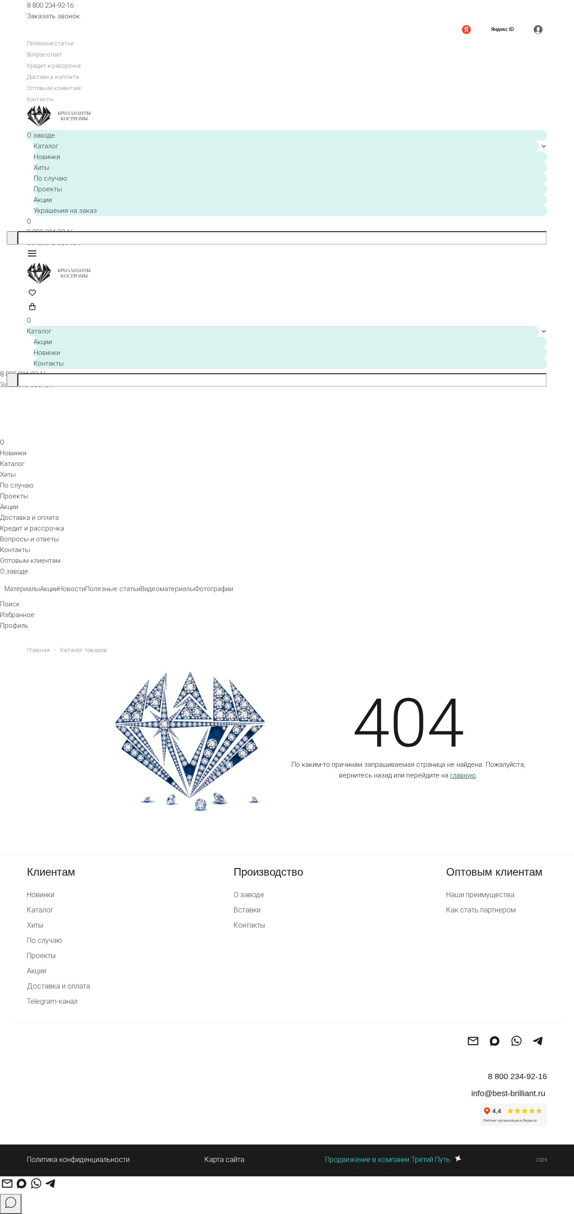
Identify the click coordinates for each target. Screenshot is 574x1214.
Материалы (22, 589)
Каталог (46, 146)
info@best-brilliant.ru (508, 1093)
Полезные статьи (50, 43)
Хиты (41, 168)
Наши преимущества (480, 894)
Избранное (17, 615)
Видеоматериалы (167, 589)
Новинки (47, 157)
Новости (71, 589)
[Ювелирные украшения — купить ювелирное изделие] (287, 117)
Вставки (247, 910)
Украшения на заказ (65, 211)
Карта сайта (224, 1159)
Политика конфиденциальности (78, 1159)
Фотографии (214, 589)
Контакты (40, 99)
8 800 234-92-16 (50, 5)
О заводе (41, 135)
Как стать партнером (481, 910)
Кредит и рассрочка (54, 65)
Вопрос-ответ (44, 54)
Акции (43, 200)
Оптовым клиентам (54, 88)
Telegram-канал (52, 1001)
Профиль (14, 626)
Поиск (10, 604)
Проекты (48, 189)
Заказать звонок (53, 16)
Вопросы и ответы (29, 539)
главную (463, 775)
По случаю (50, 178)
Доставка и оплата (53, 76)
